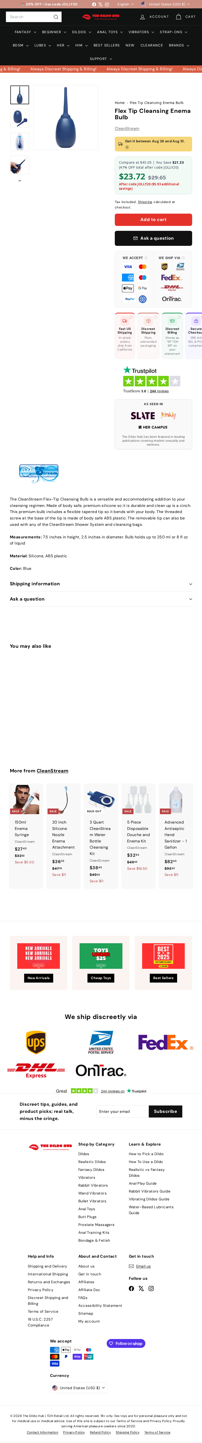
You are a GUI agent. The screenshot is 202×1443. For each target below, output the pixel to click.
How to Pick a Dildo (146, 1153)
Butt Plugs (87, 1216)
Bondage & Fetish (94, 1240)
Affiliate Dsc (89, 1289)
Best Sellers (107, 45)
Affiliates (86, 1282)
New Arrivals (39, 978)
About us (86, 1266)
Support (99, 59)
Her (61, 45)
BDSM (19, 45)
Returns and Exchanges (49, 1282)
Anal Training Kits (94, 1232)
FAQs (83, 1297)
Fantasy (24, 32)
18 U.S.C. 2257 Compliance (40, 1322)
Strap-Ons (172, 32)
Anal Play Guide (143, 1183)
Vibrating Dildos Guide (149, 1199)
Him (79, 45)
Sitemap (85, 1313)
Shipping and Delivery (47, 1266)
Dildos (80, 32)
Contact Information (42, 1432)
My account (89, 1321)
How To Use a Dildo (146, 1161)
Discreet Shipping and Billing (48, 1300)
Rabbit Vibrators (93, 1185)
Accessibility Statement (100, 1305)
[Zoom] (66, 117)
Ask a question (27, 599)
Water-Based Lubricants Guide (151, 1210)
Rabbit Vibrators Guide (150, 1191)
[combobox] (34, 17)
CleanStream (127, 128)
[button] (135, 279)
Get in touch (89, 1274)
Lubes (40, 45)
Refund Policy (100, 1432)
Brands (177, 45)
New (130, 45)
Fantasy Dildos (91, 1169)
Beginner (52, 32)
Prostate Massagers (96, 1224)
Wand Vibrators (92, 1193)
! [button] (127, 147)
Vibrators (139, 32)
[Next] (20, 179)
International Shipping (48, 1274)
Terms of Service (43, 1311)
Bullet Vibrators (92, 1201)
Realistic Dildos (92, 1161)
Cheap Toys (101, 978)
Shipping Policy (127, 1432)
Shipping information (35, 584)
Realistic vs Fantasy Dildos (147, 1172)
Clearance (152, 45)
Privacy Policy (40, 1289)
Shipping (145, 202)
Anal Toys (108, 32)
